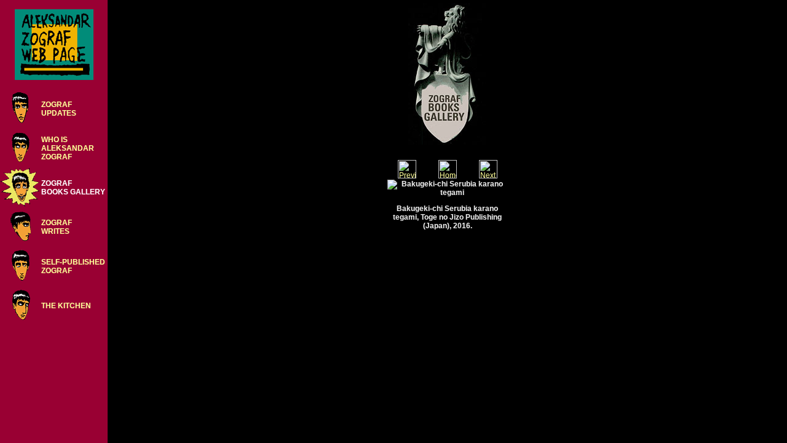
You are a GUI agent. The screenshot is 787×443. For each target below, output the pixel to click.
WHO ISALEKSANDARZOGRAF (67, 148)
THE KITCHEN (66, 305)
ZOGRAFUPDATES (58, 109)
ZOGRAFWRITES (56, 227)
